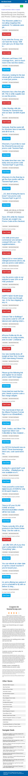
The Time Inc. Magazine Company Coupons (12, 726)
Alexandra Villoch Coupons (8, 684)
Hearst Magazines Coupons (8, 711)
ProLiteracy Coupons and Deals (8, 287)
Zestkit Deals (5, 722)
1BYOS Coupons (6, 708)
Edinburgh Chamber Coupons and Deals (10, 554)
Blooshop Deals (6, 695)
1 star (9, 613)
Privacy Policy (6, 773)
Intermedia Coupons (7, 691)
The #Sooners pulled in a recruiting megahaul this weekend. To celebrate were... (13, 734)
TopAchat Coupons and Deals (8, 345)
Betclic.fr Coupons (6, 700)
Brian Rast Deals (6, 687)
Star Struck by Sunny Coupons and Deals (10, 478)
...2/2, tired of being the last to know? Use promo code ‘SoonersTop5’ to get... (13, 767)
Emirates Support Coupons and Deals (10, 573)
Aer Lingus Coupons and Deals (8, 592)
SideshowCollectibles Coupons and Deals (10, 419)
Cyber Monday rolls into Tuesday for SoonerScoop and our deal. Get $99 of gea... (13, 750)
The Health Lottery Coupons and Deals (10, 268)
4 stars (16, 613)
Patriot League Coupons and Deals (9, 307)
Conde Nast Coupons (7, 719)
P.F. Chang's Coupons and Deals (8, 326)
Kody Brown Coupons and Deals (8, 229)
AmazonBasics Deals (7, 713)
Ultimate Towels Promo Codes (9, 715)
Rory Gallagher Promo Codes (9, 697)
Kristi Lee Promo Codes (8, 689)
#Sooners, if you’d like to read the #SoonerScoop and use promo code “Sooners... (14, 757)
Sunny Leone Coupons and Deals (9, 517)
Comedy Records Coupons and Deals (10, 363)
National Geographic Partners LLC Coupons (12, 717)
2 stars (11, 613)
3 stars (14, 613)
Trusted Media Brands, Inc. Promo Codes (11, 724)
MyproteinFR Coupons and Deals (9, 249)
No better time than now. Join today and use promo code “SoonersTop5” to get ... (13, 760)
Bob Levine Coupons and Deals (8, 401)
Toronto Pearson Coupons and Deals (9, 382)
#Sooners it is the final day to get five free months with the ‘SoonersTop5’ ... (13, 763)
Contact (19, 772)
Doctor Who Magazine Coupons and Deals (11, 496)
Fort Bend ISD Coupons (8, 702)
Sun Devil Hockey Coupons (8, 693)
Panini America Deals (7, 704)
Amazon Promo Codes (7, 706)
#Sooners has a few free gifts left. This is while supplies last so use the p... (12, 747)
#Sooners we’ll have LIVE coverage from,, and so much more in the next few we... (13, 741)
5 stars (19, 613)
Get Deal (6, 69)
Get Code (6, 34)
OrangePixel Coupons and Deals (8, 459)
